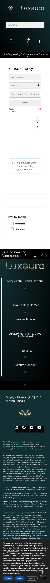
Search (25, 102)
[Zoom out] (37, 122)
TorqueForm (25, 449)
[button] (25, 287)
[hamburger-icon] (39, 41)
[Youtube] (41, 429)
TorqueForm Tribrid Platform (25, 281)
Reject (19, 578)
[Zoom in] (37, 118)
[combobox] (25, 94)
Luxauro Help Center (25, 305)
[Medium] (33, 429)
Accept (8, 578)
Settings (32, 578)
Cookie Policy (12, 550)
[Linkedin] (18, 429)
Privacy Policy (41, 548)
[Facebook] (25, 429)
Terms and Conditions (12, 548)
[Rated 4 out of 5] (18, 228)
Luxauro (18, 442)
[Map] (25, 135)
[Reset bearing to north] (37, 127)
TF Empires (25, 350)
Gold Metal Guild (21, 446)
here (19, 498)
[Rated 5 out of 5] (18, 223)
